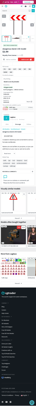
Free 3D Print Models (8, 333)
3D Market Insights (7, 347)
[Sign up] (33, 6)
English (24, 395)
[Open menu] (2, 6)
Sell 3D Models (6, 340)
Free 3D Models (6, 330)
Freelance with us (7, 350)
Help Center (5, 313)
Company (4, 303)
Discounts (5, 337)
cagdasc (13, 117)
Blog (3, 307)
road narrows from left (7, 212)
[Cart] (25, 6)
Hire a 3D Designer (7, 327)
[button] (29, 10)
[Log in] (29, 6)
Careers (4, 310)
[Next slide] (32, 24)
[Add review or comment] (32, 171)
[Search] (33, 10)
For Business (5, 320)
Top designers (6, 363)
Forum (4, 370)
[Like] (7, 63)
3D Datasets (5, 323)
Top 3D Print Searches (8, 357)
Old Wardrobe (31, 278)
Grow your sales (6, 344)
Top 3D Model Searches (8, 353)
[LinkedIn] (2, 402)
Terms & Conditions (7, 395)
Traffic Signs (5, 278)
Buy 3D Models (6, 316)
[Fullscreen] (4, 16)
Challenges (5, 367)
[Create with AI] (21, 6)
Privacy (17, 395)
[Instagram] (10, 402)
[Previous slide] (4, 24)
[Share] (28, 63)
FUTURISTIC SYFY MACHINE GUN (10, 246)
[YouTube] (6, 402)
